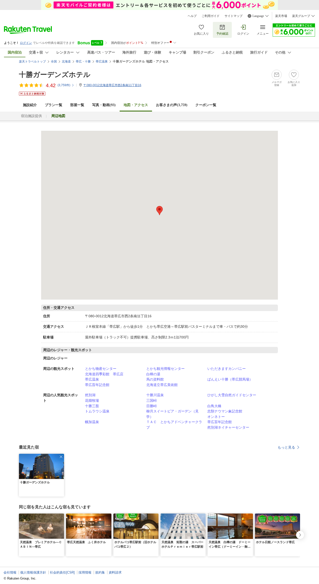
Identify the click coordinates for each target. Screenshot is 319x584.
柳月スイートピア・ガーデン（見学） (172, 414)
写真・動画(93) (104, 105)
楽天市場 (281, 16)
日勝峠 (151, 406)
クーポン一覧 (205, 105)
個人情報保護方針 (33, 572)
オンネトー (216, 417)
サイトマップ (233, 16)
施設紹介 (30, 105)
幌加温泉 (92, 422)
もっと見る (286, 447)
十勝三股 (92, 406)
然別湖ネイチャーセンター (228, 427)
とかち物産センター (100, 369)
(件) (64, 85)
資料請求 (115, 572)
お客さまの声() (171, 105)
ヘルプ (192, 16)
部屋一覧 (77, 105)
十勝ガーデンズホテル (54, 74)
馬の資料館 (155, 379)
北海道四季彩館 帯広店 (104, 374)
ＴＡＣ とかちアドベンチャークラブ (174, 424)
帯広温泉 (92, 379)
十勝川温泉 (155, 395)
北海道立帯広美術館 (162, 385)
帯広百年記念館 (97, 385)
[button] (61, 457)
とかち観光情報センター (165, 369)
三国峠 (151, 400)
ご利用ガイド (211, 16)
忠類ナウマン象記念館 (224, 411)
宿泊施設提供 (31, 116)
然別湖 (90, 395)
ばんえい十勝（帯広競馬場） (230, 379)
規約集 (100, 572)
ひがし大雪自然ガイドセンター (231, 395)
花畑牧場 (92, 400)
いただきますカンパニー (226, 369)
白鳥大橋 (214, 406)
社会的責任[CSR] (62, 572)
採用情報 (85, 572)
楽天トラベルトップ (32, 61)
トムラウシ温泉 (97, 411)
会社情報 (9, 572)
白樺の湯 (153, 374)
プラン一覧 (53, 105)
